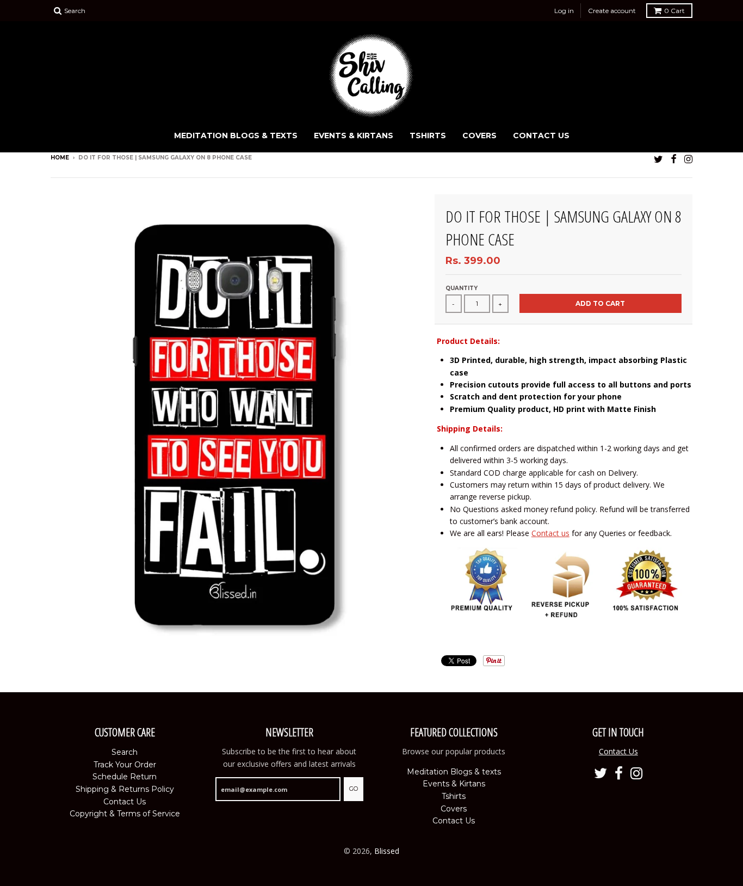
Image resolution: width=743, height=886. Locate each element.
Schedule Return (124, 777)
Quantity (461, 288)
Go (353, 788)
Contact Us (541, 135)
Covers (479, 135)
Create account (612, 11)
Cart (674, 11)
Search (125, 752)
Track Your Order (125, 765)
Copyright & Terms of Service (125, 814)
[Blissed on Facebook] (674, 159)
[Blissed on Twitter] (658, 159)
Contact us (550, 533)
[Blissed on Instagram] (688, 159)
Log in (564, 11)
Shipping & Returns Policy (125, 789)
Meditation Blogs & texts (236, 135)
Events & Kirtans (353, 135)
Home (60, 157)
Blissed (386, 851)
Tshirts (428, 135)
